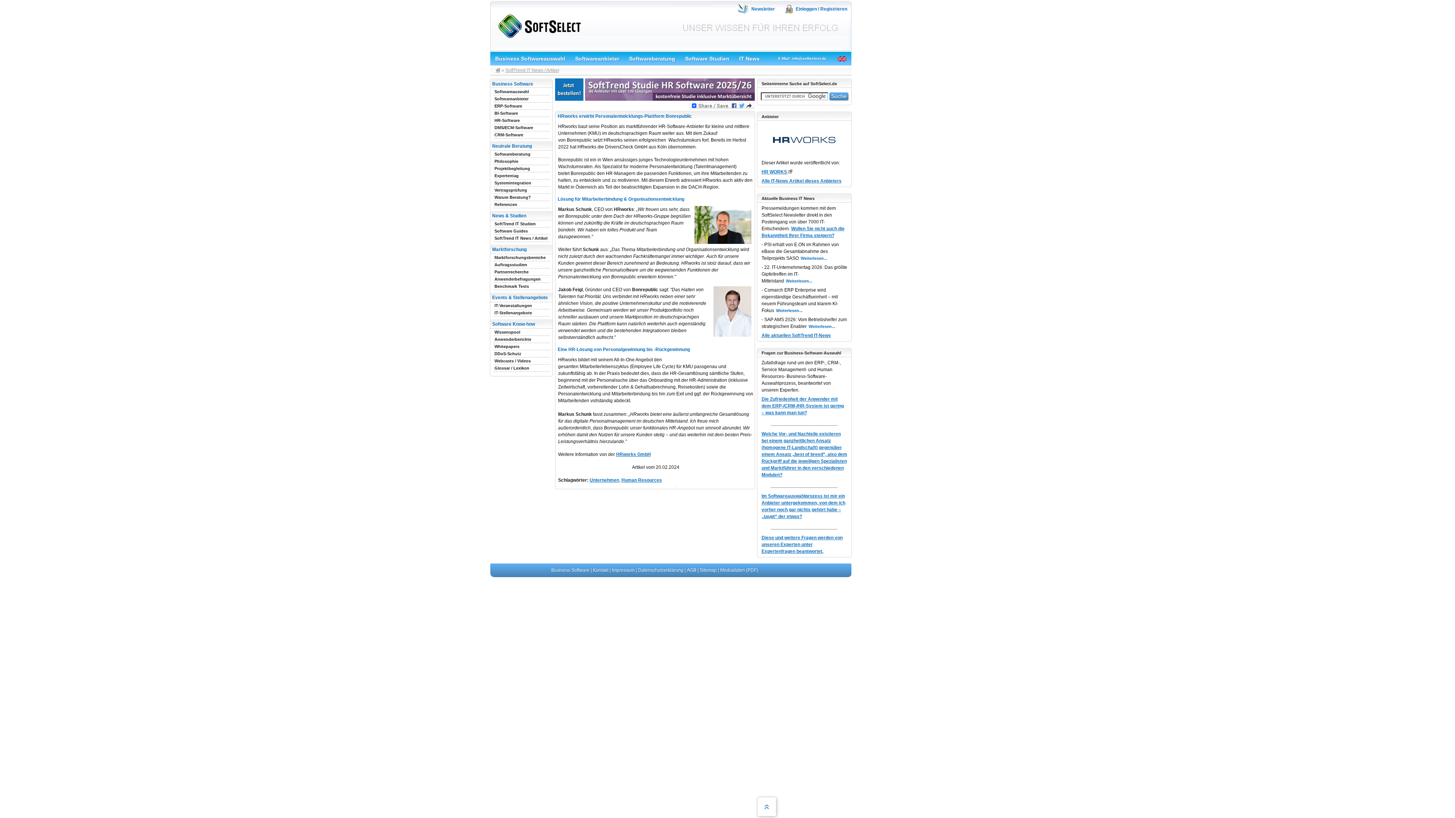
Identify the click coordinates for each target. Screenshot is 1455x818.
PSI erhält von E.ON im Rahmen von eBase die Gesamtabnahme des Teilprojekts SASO (800, 251)
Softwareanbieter (597, 59)
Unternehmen (604, 480)
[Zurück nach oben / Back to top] (766, 806)
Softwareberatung (652, 59)
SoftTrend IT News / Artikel (532, 70)
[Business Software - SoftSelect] (537, 25)
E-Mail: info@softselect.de (802, 58)
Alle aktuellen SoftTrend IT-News (796, 335)
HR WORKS (775, 172)
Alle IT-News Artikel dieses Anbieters (802, 181)
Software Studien (707, 59)
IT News (749, 59)
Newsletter (763, 9)
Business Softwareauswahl (530, 59)
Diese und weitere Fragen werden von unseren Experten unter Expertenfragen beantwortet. (802, 544)
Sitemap (708, 570)
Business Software (570, 570)
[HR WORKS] (790, 171)
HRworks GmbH (633, 454)
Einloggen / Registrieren (821, 9)
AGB (691, 570)
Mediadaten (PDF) (739, 570)
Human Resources (641, 480)
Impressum (623, 570)
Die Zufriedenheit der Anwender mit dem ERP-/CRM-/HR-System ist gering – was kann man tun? (803, 406)
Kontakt (601, 570)
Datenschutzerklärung (661, 570)
